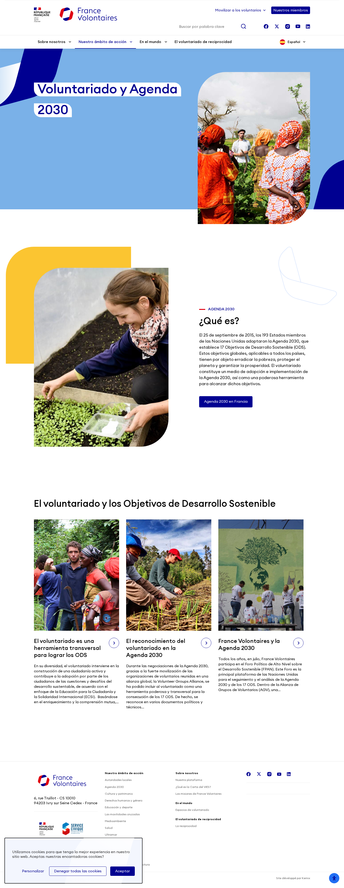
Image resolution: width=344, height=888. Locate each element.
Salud (109, 827)
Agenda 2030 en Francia (226, 401)
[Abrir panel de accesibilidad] (334, 878)
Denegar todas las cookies (78, 871)
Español (294, 42)
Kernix (306, 878)
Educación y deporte (118, 807)
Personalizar (33, 871)
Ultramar (111, 834)
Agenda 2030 (114, 787)
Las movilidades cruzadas (122, 814)
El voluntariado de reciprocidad (203, 42)
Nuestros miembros (290, 10)
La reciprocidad (186, 826)
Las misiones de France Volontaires (198, 793)
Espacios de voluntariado (192, 809)
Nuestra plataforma (189, 780)
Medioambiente (115, 821)
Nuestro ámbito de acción (102, 42)
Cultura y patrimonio (119, 793)
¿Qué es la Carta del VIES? (193, 787)
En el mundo (150, 42)
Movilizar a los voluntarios (238, 10)
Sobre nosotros (51, 42)
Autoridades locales (118, 780)
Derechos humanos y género (123, 800)
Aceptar (122, 871)
